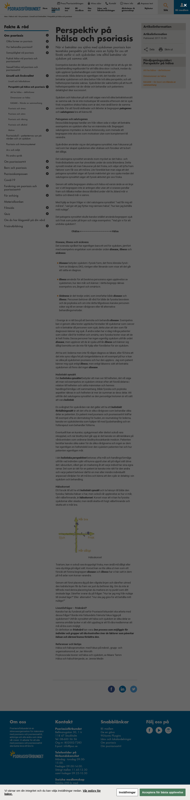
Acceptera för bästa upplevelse (162, 792)
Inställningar (127, 792)
